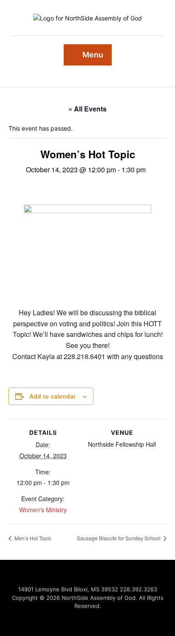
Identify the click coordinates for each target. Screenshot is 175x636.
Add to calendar (52, 396)
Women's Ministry (43, 509)
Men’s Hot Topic (32, 538)
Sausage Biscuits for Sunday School (119, 538)
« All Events (87, 109)
